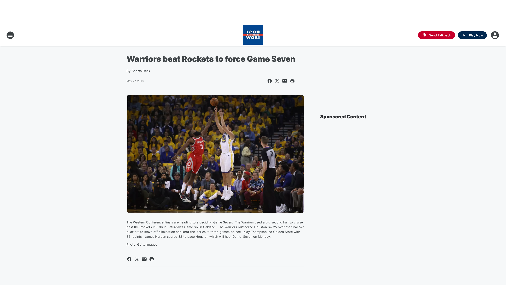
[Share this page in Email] (284, 81)
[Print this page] (292, 81)
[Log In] (495, 35)
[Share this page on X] (277, 81)
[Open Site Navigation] (10, 35)
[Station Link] (253, 35)
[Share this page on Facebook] (269, 81)
